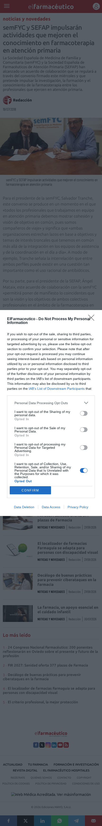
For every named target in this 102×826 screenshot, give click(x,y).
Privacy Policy (78, 507)
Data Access (51, 507)
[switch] (84, 413)
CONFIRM (30, 490)
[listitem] (51, 402)
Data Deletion (24, 507)
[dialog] (51, 413)
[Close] (92, 319)
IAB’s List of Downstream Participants (57, 388)
